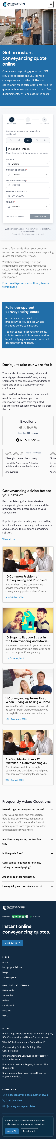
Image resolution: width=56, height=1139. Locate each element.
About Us (6, 962)
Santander (7, 995)
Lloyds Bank (8, 1005)
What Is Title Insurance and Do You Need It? (23, 1042)
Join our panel (9, 977)
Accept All (11, 1131)
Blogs (5, 972)
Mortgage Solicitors (12, 967)
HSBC (5, 1015)
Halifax (5, 1000)
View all (6, 539)
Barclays (6, 1010)
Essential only (29, 1131)
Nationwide (8, 990)
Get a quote (11, 942)
